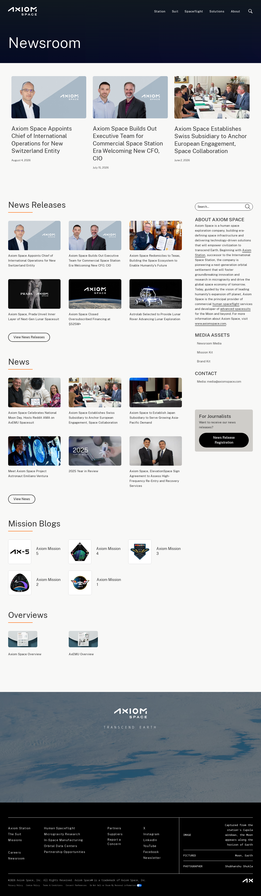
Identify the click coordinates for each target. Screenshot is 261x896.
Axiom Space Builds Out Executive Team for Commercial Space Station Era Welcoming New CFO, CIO (128, 143)
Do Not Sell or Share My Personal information (113, 885)
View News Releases (29, 337)
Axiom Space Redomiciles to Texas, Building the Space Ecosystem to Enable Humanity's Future (154, 260)
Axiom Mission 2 (48, 582)
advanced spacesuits (235, 309)
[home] (22, 11)
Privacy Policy (15, 885)
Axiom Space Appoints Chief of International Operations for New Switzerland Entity (41, 139)
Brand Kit (203, 361)
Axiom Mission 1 (109, 582)
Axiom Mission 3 (168, 551)
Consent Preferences (76, 885)
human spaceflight (225, 304)
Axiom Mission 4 (108, 551)
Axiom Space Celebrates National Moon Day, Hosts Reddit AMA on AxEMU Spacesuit (32, 417)
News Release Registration (224, 440)
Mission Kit (205, 352)
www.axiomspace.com (210, 323)
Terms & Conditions (53, 885)
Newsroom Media (209, 343)
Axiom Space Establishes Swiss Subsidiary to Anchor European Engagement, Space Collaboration (210, 139)
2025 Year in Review (83, 471)
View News (21, 499)
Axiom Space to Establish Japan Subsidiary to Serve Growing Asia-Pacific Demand (154, 417)
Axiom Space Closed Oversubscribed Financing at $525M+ (89, 319)
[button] (193, 11)
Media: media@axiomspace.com (219, 381)
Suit (175, 11)
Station (160, 11)
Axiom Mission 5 (48, 551)
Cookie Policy (33, 885)
